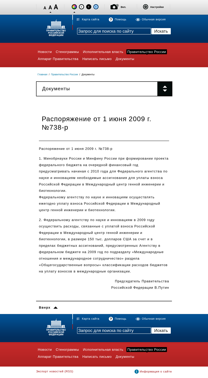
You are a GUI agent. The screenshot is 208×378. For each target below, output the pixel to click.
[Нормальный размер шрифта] (50, 7)
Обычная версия (154, 19)
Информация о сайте (156, 371)
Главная (42, 74)
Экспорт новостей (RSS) (54, 371)
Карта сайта (90, 19)
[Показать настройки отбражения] (145, 6)
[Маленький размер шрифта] (44, 7)
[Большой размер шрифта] (55, 7)
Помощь (120, 19)
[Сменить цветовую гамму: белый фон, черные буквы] (81, 6)
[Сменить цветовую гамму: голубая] (95, 6)
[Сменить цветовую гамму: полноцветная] (74, 6)
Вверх (45, 307)
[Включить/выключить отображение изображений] (115, 6)
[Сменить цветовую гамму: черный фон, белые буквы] (88, 6)
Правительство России (64, 74)
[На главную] (54, 28)
